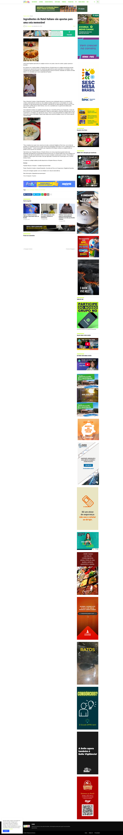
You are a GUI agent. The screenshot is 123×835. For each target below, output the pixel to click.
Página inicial (26, 16)
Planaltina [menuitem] (70, 1)
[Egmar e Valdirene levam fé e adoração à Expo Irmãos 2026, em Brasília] (31, 209)
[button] (94, 2)
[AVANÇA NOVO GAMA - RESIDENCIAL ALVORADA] (88, 25)
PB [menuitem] (76, 1)
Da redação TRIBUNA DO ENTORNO (37, 189)
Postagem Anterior (28, 249)
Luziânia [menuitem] (41, 1)
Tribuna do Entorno (31, 832)
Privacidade (97, 832)
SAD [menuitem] (87, 1)
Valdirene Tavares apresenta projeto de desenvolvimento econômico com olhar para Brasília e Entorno (67, 217)
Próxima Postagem (70, 249)
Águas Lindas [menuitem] (82, 1)
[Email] (48, 194)
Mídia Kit (91, 832)
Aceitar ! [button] (6, 831)
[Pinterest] (45, 194)
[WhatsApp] (42, 194)
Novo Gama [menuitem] (57, 1)
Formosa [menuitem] (64, 1)
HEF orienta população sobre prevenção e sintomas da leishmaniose (47, 216)
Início (86, 832)
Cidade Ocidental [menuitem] (49, 1)
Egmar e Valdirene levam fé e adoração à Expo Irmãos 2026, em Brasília (31, 216)
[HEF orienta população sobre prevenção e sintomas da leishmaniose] (49, 209)
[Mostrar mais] (51, 194)
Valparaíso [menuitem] (34, 1)
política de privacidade (8, 829)
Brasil (31, 16)
